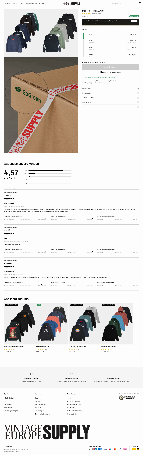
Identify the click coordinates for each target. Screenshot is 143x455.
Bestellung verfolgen (11, 411)
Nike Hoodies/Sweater (108, 346)
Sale (36, 398)
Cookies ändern (72, 414)
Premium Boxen (40, 404)
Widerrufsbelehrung (74, 404)
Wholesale (38, 407)
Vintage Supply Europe (14, 451)
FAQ (5, 401)
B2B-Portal (7, 404)
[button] (133, 3)
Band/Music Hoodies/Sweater (14, 346)
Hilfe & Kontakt (9, 398)
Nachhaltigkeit (39, 411)
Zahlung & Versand (73, 401)
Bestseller (38, 401)
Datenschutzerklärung (74, 411)
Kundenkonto (8, 407)
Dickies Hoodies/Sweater (77, 346)
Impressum (71, 407)
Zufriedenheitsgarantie (42, 414)
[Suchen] (119, 3)
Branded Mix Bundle (43, 346)
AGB (69, 398)
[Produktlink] (20, 323)
